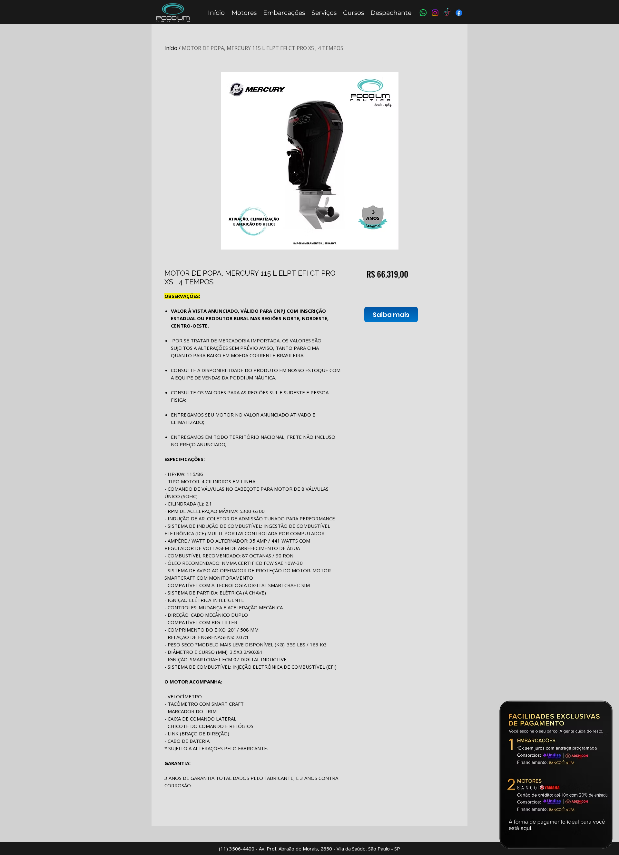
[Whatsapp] (423, 12)
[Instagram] (435, 12)
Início (170, 48)
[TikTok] (447, 12)
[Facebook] (459, 12)
